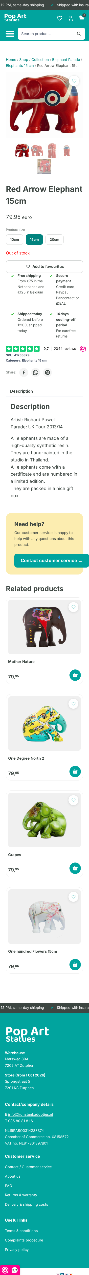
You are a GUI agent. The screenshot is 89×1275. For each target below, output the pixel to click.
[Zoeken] (79, 33)
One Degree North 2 (26, 758)
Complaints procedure (24, 1240)
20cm (54, 239)
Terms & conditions (21, 1231)
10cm (14, 239)
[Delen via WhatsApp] (35, 372)
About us (13, 1176)
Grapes (14, 854)
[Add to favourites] (74, 80)
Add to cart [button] (75, 675)
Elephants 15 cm (34, 360)
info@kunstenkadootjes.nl (30, 1114)
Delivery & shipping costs (26, 1204)
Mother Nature (21, 661)
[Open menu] (9, 34)
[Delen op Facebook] (23, 372)
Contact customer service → (52, 560)
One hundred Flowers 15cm (32, 951)
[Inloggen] (71, 18)
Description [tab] (21, 391)
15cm (34, 239)
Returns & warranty (21, 1195)
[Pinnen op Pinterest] (47, 372)
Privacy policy (17, 1249)
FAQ (8, 1186)
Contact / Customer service (28, 1167)
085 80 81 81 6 (20, 1121)
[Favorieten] (60, 18)
